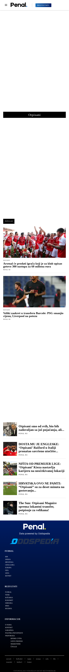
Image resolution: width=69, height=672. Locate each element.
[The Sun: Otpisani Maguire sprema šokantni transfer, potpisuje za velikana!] (10, 508)
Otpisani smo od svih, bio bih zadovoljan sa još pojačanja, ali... (41, 427)
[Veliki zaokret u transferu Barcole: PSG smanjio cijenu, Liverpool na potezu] (34, 291)
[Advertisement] (34, 62)
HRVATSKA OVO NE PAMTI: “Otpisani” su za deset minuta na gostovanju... (41, 487)
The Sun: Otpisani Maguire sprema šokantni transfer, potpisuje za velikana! (38, 506)
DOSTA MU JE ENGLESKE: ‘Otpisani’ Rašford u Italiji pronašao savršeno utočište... (39, 447)
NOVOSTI (6, 260)
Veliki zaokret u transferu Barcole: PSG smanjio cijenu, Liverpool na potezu (33, 315)
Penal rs (6, 269)
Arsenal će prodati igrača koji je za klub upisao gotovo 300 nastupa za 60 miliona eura (32, 265)
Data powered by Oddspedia (34, 533)
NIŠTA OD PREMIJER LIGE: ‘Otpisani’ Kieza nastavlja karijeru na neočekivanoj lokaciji (42, 467)
